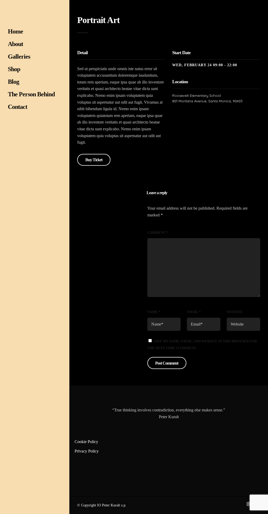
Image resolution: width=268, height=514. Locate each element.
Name (153, 312)
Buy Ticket (93, 160)
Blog (13, 81)
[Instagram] (249, 504)
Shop (14, 69)
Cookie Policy (86, 441)
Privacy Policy (87, 451)
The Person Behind (31, 94)
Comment (157, 232)
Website (235, 312)
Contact (17, 106)
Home (15, 31)
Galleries (19, 56)
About (15, 44)
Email (194, 312)
